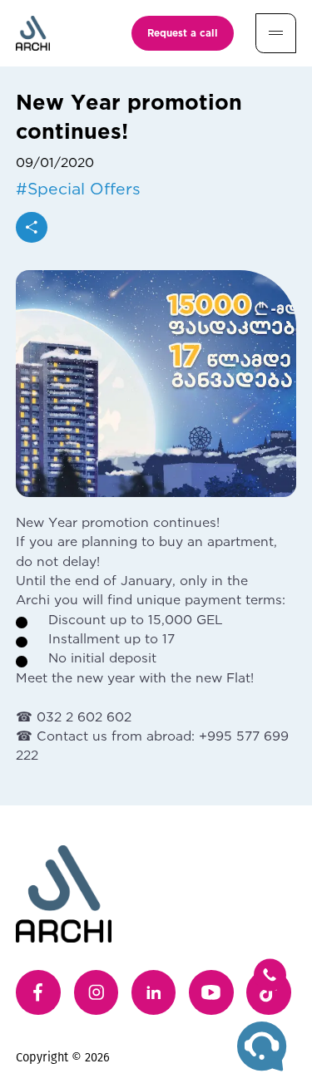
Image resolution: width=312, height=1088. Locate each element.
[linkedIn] (153, 992)
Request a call (182, 32)
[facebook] (38, 992)
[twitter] (268, 992)
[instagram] (96, 992)
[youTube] (211, 992)
